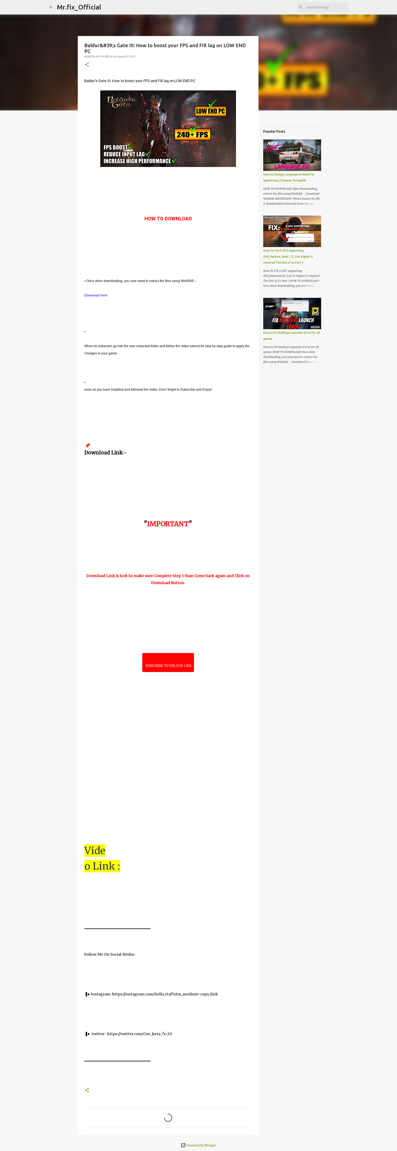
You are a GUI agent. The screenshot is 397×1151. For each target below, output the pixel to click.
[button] (86, 65)
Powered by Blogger (201, 1145)
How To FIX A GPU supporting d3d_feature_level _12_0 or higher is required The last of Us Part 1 (288, 256)
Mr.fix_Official (79, 7)
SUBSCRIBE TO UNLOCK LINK (168, 666)
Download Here (96, 295)
